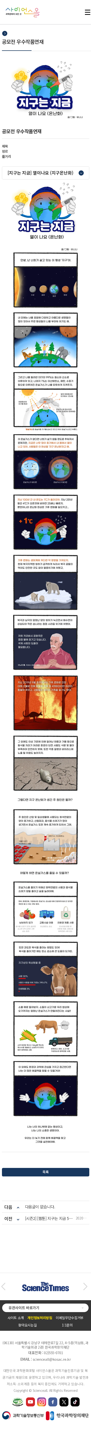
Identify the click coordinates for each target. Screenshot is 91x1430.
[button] (3, 1286)
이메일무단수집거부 (69, 1317)
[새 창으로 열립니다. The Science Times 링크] (45, 1284)
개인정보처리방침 (39, 1317)
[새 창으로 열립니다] (30, 1399)
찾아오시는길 (27, 1325)
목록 (45, 1171)
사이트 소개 (16, 1317)
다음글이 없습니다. (40, 1206)
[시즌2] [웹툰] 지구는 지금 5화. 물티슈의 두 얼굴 (50, 1218)
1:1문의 (67, 1325)
